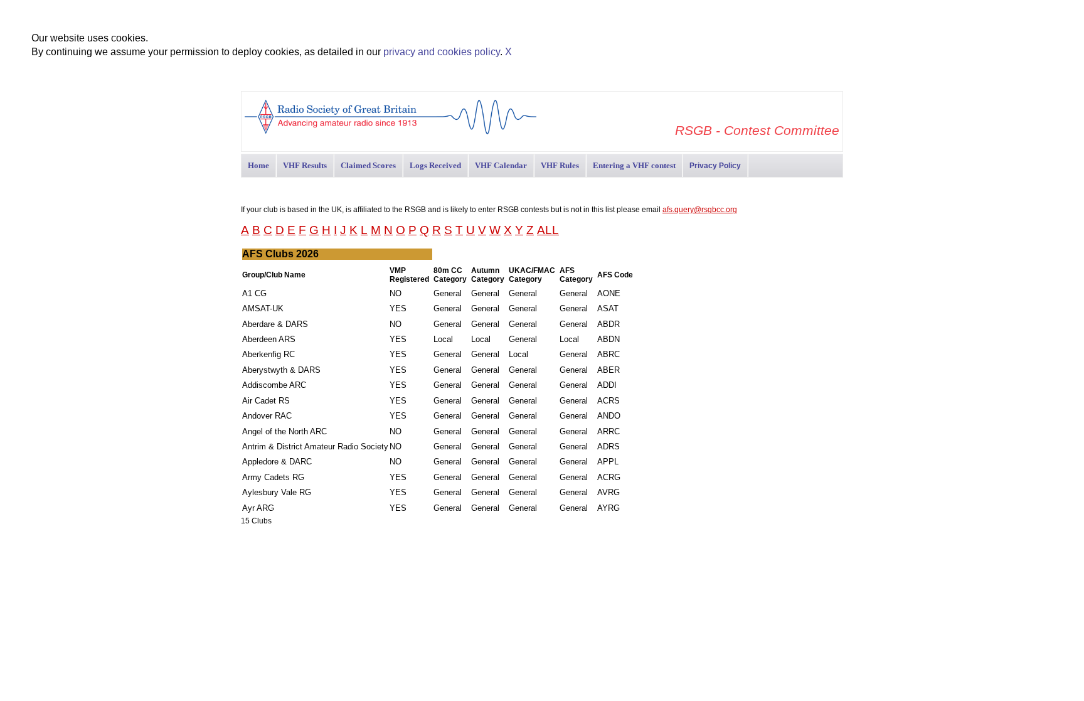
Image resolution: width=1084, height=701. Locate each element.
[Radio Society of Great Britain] (390, 132)
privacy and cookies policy (441, 51)
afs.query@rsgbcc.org (699, 209)
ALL (548, 230)
